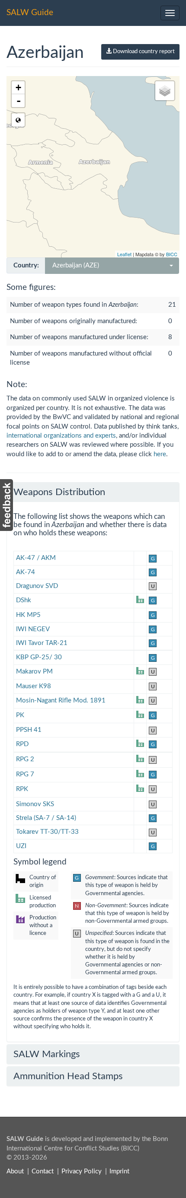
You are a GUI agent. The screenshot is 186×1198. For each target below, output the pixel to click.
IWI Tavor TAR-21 (41, 643)
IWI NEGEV (33, 629)
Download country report (143, 51)
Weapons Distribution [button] (59, 492)
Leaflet (124, 254)
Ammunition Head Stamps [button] (68, 1076)
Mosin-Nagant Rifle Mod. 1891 (61, 700)
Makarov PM (34, 671)
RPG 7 (25, 774)
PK (20, 715)
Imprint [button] (119, 1171)
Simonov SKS (35, 804)
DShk (23, 600)
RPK (22, 789)
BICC (171, 254)
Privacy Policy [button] (81, 1171)
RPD (22, 744)
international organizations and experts (61, 435)
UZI (21, 846)
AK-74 (25, 572)
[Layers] (164, 90)
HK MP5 (28, 615)
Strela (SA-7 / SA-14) (46, 818)
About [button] (15, 1171)
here (160, 454)
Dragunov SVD (37, 586)
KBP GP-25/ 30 (39, 657)
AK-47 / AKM (36, 558)
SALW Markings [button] (46, 1054)
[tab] (93, 492)
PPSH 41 (29, 730)
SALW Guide (29, 13)
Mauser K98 (33, 686)
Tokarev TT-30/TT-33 (47, 832)
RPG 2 (25, 759)
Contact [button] (43, 1171)
